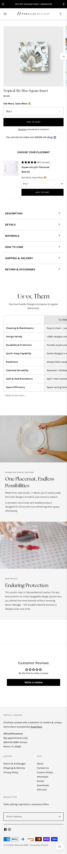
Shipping (22, 129)
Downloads (43, 785)
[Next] (63, 56)
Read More (36, 726)
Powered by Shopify (39, 845)
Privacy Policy (10, 772)
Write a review (34, 682)
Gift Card (42, 789)
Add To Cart (42, 192)
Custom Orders (45, 772)
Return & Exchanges (14, 763)
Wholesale (42, 776)
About (40, 763)
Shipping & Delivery (14, 767)
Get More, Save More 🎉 (17, 103)
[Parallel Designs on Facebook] (5, 830)
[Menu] (5, 14)
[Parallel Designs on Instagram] (9, 830)
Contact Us (43, 767)
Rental (40, 781)
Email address (13, 812)
